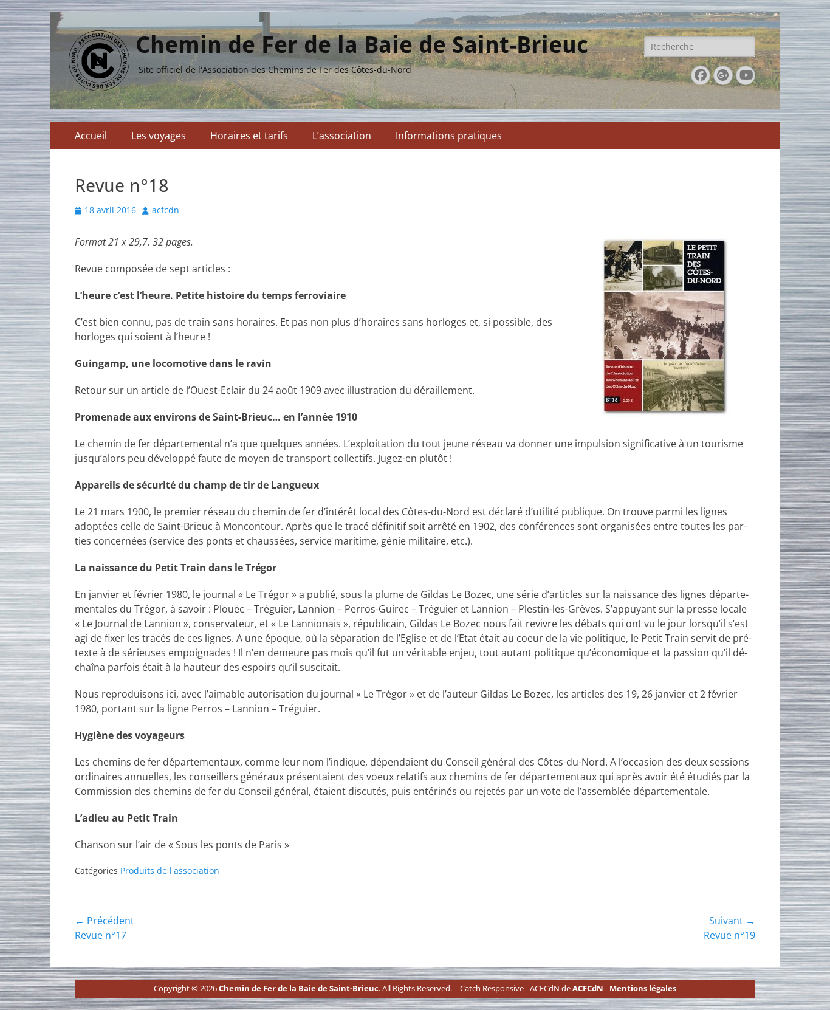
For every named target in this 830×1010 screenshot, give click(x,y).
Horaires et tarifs (249, 135)
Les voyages (158, 135)
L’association (341, 135)
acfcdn (165, 210)
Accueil (91, 135)
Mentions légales (642, 988)
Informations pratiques (449, 135)
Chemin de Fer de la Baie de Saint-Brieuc (361, 45)
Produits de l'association (169, 870)
